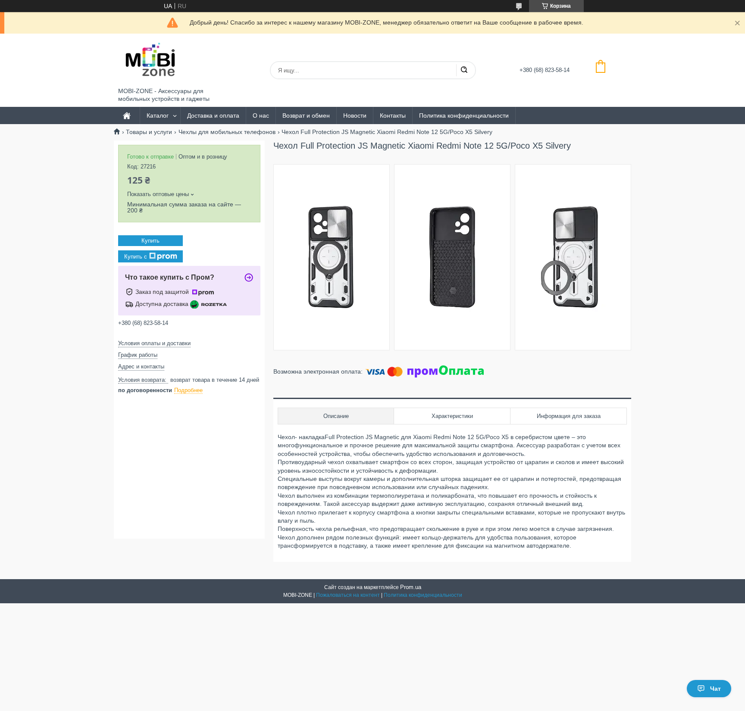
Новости (354, 115)
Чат (715, 688)
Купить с (135, 256)
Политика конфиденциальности (464, 115)
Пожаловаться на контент (348, 595)
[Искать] (464, 70)
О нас (261, 115)
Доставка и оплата (213, 115)
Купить (150, 240)
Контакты (393, 115)
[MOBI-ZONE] (150, 60)
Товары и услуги (149, 131)
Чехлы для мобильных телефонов (226, 131)
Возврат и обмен (306, 115)
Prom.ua (410, 587)
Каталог (158, 115)
